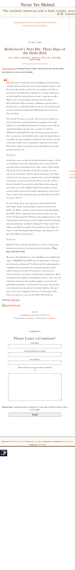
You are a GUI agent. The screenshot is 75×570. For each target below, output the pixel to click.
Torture (35, 60)
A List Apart (67, 441)
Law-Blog (38, 441)
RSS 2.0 (46, 315)
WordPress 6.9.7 (16, 441)
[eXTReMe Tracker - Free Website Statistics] (3, 456)
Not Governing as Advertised (34, 26)
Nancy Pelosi (41, 58)
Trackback (51, 318)
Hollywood (22, 58)
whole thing (15, 300)
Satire (56, 58)
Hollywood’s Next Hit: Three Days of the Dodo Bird (34, 50)
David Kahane (8, 69)
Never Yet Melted (37, 4)
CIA (10, 58)
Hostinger (42, 445)
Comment (31, 318)
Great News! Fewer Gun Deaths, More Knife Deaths (36, 23)
